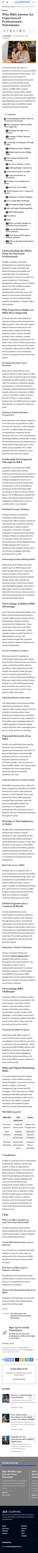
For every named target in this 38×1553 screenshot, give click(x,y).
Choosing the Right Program (20, 204)
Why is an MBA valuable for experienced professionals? (18, 224)
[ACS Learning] (19, 2)
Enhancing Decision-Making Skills (18, 153)
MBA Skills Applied (16, 212)
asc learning (7, 36)
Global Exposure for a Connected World (18, 192)
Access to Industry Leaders (19, 164)
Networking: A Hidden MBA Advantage (16, 159)
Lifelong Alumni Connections (20, 168)
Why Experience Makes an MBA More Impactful (18, 126)
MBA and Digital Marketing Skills (19, 208)
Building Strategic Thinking (19, 148)
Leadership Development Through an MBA (18, 144)
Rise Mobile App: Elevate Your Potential (12, 1474)
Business (5, 10)
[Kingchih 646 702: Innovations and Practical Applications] (6, 1440)
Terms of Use (23, 1347)
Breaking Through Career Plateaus (17, 132)
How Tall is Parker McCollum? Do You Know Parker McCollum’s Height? (23, 1417)
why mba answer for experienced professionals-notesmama (21, 1316)
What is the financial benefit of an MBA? (20, 242)
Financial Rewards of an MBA (18, 172)
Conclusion (11, 216)
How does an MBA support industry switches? (18, 236)
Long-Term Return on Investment (16, 176)
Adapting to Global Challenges (21, 197)
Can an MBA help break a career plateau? (17, 230)
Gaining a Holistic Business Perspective (18, 138)
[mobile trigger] (4, 2)
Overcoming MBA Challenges (18, 201)
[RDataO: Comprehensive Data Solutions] (6, 1398)
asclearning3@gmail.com (13, 1546)
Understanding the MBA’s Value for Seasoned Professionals (19, 120)
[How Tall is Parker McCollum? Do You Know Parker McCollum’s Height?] (6, 1418)
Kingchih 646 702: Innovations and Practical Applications (22, 1439)
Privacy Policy (28, 1350)
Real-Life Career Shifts (18, 187)
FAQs (9, 220)
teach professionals (19, 956)
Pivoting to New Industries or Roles (17, 182)
